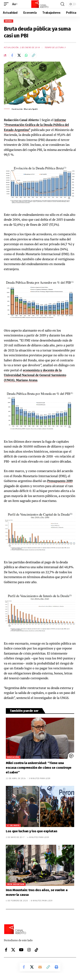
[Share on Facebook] (12, 55)
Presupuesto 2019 (60, 481)
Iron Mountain (15, 884)
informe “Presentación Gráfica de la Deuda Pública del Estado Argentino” (36, 125)
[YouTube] (21, 949)
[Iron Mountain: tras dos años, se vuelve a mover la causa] (40, 865)
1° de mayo (13, 825)
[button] (7, 4)
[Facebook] (6, 949)
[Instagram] (29, 949)
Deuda (8, 21)
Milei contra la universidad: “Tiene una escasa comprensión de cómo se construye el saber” (38, 767)
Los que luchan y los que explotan (31, 831)
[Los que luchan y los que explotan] (40, 806)
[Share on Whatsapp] (26, 55)
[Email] (40, 967)
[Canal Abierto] (40, 4)
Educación (13, 757)
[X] (13, 949)
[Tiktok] (36, 949)
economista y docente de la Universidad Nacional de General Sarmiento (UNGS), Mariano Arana (35, 375)
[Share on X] (19, 55)
